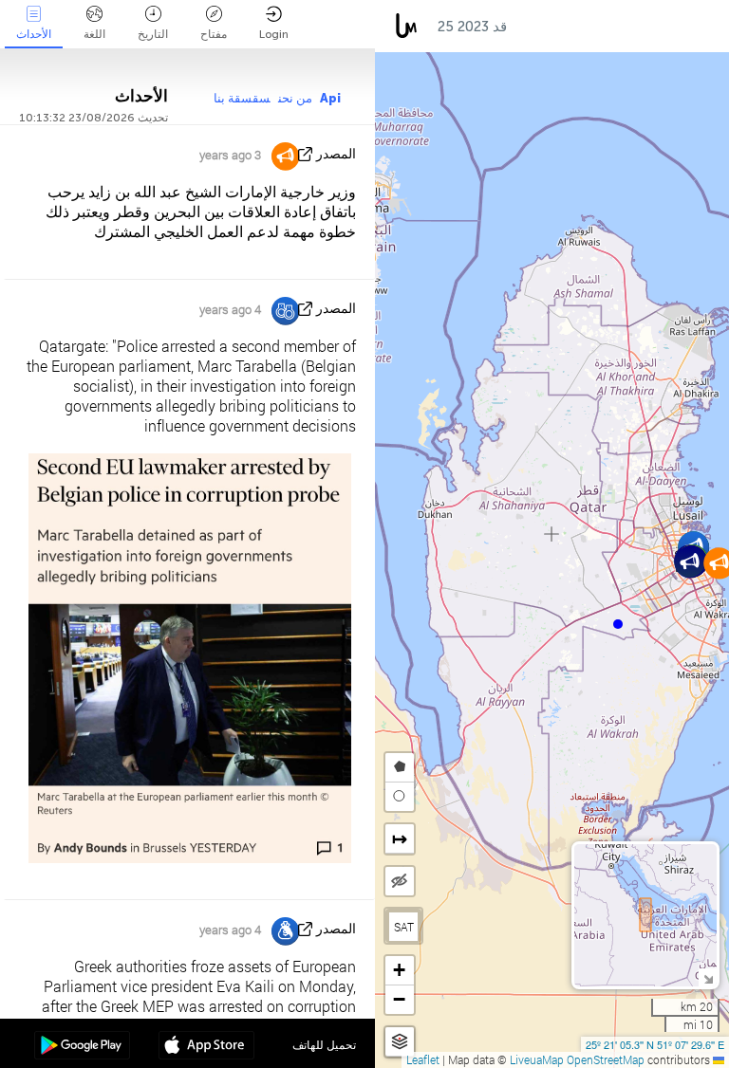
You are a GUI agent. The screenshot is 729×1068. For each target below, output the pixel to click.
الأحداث (33, 34)
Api (330, 98)
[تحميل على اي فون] (206, 1047)
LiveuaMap (537, 1059)
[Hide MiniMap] (708, 977)
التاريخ (153, 34)
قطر (538, 26)
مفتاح (213, 34)
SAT (404, 926)
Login (274, 34)
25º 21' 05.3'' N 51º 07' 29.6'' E (655, 1044)
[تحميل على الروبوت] (82, 1047)
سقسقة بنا (242, 98)
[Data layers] (399, 1042)
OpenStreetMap (606, 1059)
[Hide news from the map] (399, 881)
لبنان (665, 26)
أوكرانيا (601, 26)
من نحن (295, 98)
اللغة (94, 34)
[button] (618, 624)
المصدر (336, 154)
